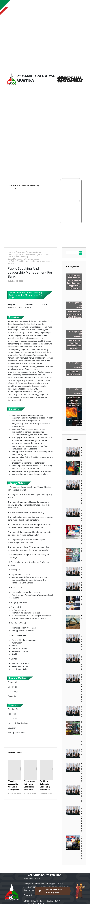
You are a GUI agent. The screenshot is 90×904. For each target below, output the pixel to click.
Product (24, 186)
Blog (37, 186)
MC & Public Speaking (18, 257)
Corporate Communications (28, 252)
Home (11, 186)
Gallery (31, 186)
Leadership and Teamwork (19, 254)
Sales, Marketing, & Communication (23, 259)
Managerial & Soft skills (42, 254)
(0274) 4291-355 (39, 901)
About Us (17, 187)
